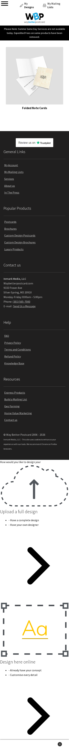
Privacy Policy (12, 343)
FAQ (6, 336)
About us (9, 186)
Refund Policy (12, 356)
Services (9, 179)
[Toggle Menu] (4, 3)
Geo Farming (12, 406)
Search (34, 746)
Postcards (10, 222)
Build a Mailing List (15, 399)
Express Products (14, 392)
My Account (11, 165)
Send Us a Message (24, 306)
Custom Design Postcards (19, 235)
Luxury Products (14, 249)
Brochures (10, 228)
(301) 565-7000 (21, 301)
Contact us (10, 420)
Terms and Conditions (17, 349)
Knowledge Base (14, 363)
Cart (53, 742)
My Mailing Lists (14, 172)
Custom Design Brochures (20, 242)
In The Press (11, 192)
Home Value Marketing (18, 413)
